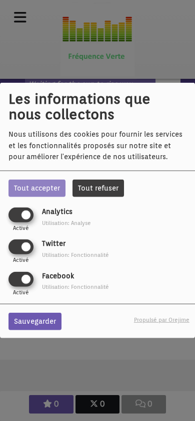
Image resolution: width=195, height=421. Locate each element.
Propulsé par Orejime (162, 319)
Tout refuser (98, 188)
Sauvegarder (35, 321)
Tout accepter (37, 188)
